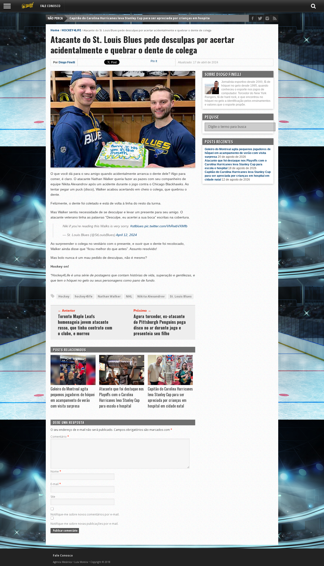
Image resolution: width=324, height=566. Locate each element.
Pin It (154, 61)
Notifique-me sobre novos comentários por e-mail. (85, 514)
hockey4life (84, 296)
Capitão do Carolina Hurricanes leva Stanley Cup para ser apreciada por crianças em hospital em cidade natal (152, 18)
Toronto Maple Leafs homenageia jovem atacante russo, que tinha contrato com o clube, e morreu (85, 324)
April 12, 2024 (126, 235)
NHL (129, 296)
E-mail (56, 484)
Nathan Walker (109, 296)
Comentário (60, 437)
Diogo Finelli (67, 62)
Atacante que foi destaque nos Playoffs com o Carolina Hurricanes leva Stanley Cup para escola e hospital (121, 397)
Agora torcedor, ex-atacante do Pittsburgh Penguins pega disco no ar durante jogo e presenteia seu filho (160, 324)
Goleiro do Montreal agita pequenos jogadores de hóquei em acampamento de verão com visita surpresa (73, 397)
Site (53, 497)
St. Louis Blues (181, 296)
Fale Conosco (50, 6)
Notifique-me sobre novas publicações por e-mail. (84, 524)
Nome (56, 471)
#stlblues (136, 226)
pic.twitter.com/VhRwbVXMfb (165, 226)
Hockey (63, 296)
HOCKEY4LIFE (71, 30)
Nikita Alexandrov (151, 296)
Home (55, 30)
